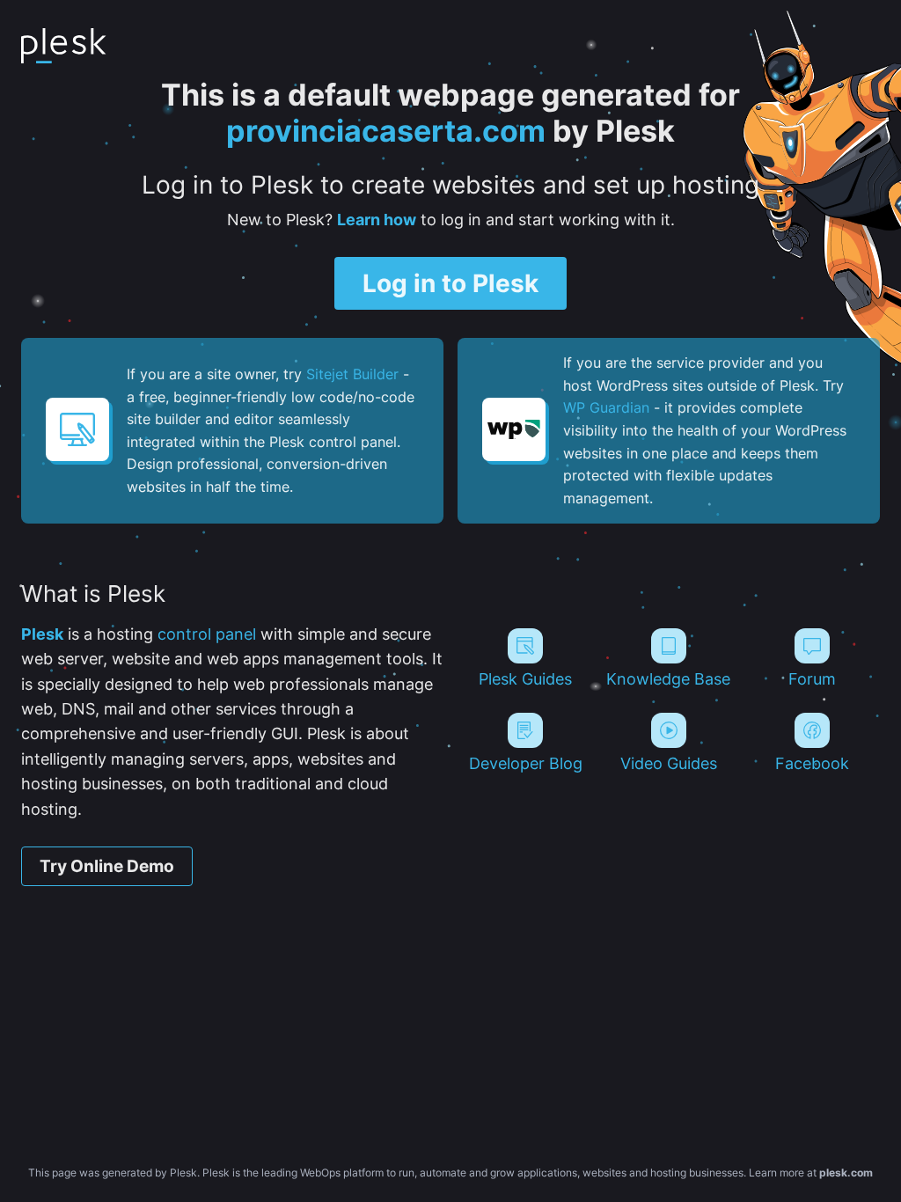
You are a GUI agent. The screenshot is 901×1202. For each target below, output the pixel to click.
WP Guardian (606, 407)
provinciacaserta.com (386, 131)
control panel (206, 634)
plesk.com (846, 1172)
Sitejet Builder (352, 374)
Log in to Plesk (450, 283)
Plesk (42, 634)
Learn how (376, 219)
